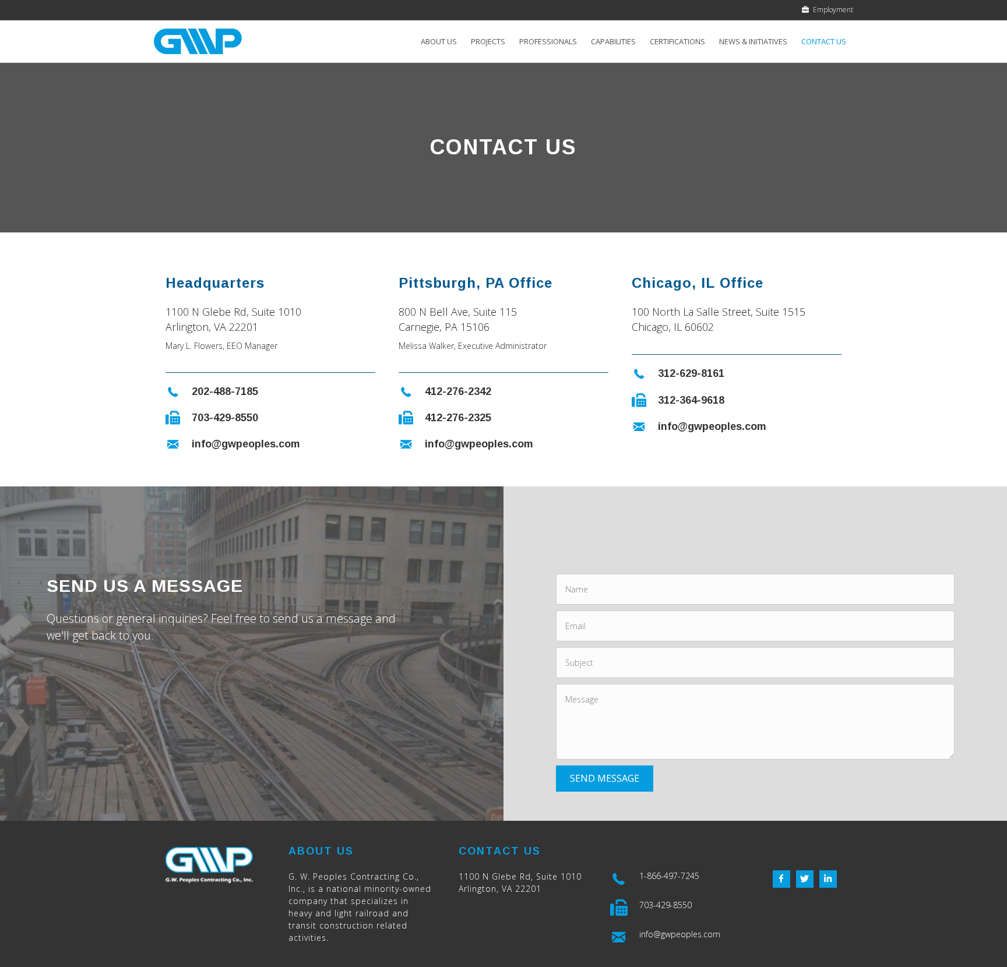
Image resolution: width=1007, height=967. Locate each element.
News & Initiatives (753, 41)
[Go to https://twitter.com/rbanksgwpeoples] (805, 879)
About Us (439, 41)
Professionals (548, 41)
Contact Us (823, 41)
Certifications (677, 41)
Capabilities (613, 41)
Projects (488, 41)
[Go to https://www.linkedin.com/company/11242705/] (828, 879)
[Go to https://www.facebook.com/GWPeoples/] (781, 879)
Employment (831, 10)
